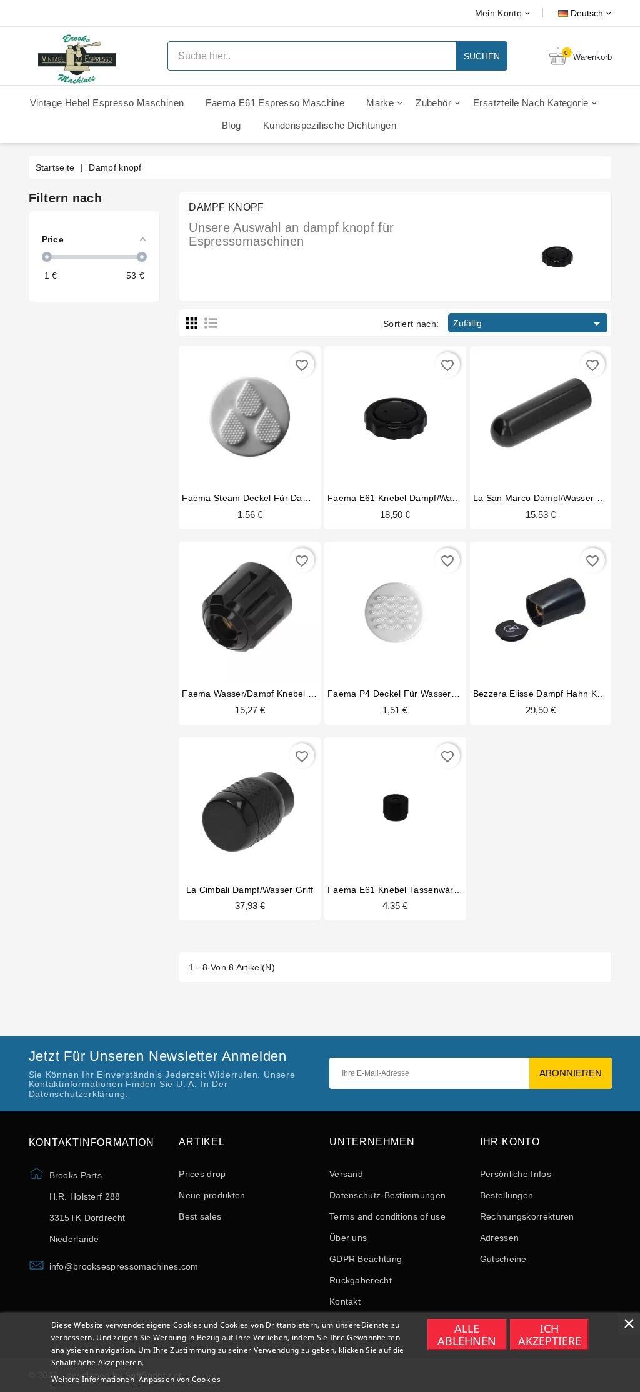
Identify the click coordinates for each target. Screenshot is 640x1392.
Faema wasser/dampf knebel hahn (256, 693)
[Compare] (248, 415)
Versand (346, 1174)
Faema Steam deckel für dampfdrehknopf (270, 498)
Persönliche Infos (515, 1174)
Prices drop (202, 1174)
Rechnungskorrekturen (527, 1216)
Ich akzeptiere (549, 1334)
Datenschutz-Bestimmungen (387, 1195)
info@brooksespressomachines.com (124, 1266)
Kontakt (345, 1301)
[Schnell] (273, 415)
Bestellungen (507, 1195)
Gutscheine (503, 1259)
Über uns (348, 1238)
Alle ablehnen (467, 1334)
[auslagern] (517, 415)
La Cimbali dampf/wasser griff (250, 890)
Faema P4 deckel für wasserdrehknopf (410, 693)
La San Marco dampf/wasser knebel (549, 498)
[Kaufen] (225, 415)
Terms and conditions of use (387, 1216)
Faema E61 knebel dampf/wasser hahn (411, 498)
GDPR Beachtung (365, 1259)
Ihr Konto (510, 1141)
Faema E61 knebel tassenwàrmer (399, 890)
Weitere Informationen (92, 1379)
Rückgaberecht (360, 1280)
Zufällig (528, 323)
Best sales (200, 1216)
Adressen (499, 1238)
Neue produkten (212, 1195)
